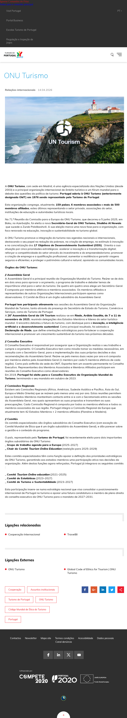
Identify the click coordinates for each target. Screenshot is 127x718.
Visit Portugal (13, 10)
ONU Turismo (16, 569)
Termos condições (64, 638)
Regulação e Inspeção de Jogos (19, 41)
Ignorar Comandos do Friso (14, 1)
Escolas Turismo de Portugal (21, 29)
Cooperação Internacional (24, 534)
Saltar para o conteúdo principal (16, 4)
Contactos (15, 638)
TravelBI (72, 534)
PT (118, 10)
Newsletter (31, 638)
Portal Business (14, 20)
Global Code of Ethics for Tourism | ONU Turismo (91, 571)
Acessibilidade (85, 638)
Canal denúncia (63, 641)
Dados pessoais (105, 638)
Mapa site (46, 638)
